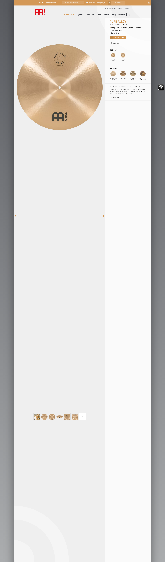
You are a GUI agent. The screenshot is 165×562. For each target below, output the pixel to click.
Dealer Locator (111, 9)
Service (106, 14)
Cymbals (80, 14)
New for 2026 (69, 14)
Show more (115, 43)
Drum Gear (90, 14)
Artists (99, 14)
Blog (114, 14)
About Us (121, 14)
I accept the (96, 3)
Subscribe (118, 3)
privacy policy (100, 3)
